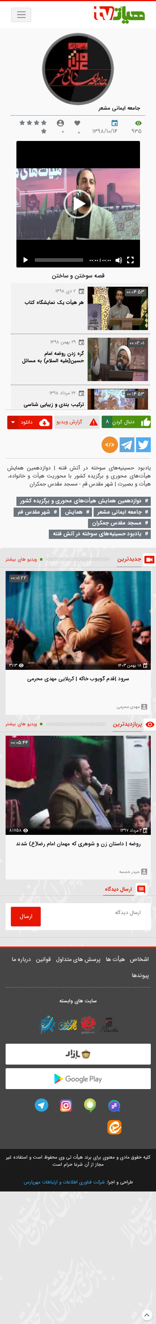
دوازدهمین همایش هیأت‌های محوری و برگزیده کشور (81, 501)
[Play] (25, 260)
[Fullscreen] (130, 260)
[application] (78, 204)
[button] (78, 204)
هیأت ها (115, 959)
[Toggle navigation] (21, 15)
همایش (74, 512)
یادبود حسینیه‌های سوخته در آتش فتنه (97, 534)
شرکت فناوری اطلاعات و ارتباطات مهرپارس (64, 1182)
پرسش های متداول (78, 959)
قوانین (43, 959)
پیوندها (140, 975)
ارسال (26, 916)
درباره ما (21, 959)
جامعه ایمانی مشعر (119, 108)
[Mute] (118, 260)
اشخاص (139, 959)
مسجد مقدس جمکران (117, 523)
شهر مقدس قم (34, 512)
